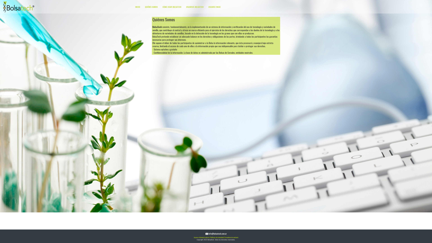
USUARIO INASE (214, 7)
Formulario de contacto (231, 237)
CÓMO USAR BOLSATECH (172, 7)
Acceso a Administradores (202, 237)
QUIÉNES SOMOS (151, 7)
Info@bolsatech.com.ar (218, 233)
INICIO (137, 7)
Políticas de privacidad (217, 237)
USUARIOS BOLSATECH (195, 7)
